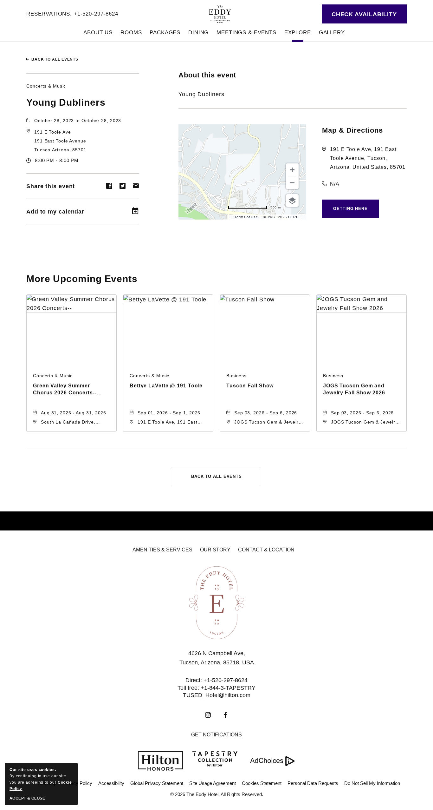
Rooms (131, 33)
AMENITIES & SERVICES (162, 549)
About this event (207, 75)
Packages (165, 33)
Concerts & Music (46, 86)
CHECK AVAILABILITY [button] (364, 14)
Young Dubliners (66, 102)
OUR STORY (215, 549)
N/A (334, 184)
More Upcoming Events (82, 278)
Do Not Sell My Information (372, 783)
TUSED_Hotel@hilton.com (216, 695)
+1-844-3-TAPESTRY (228, 688)
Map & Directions (352, 130)
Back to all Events (54, 59)
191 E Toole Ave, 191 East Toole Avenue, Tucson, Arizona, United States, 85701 (367, 158)
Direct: (193, 680)
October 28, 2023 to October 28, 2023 (77, 120)
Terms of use (246, 217)
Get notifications (216, 734)
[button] (60, 140)
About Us (98, 33)
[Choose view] (292, 200)
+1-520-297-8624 (96, 14)
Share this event (50, 186)
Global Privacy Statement (156, 783)
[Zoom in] (292, 169)
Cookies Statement (261, 783)
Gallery (332, 33)
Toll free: (188, 688)
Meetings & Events (246, 33)
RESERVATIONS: (49, 14)
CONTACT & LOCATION (266, 549)
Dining (198, 33)
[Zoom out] (292, 182)
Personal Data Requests (313, 783)
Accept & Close (27, 798)
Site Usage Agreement (212, 783)
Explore (297, 33)
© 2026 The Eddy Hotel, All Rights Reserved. (216, 794)
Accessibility (111, 783)
